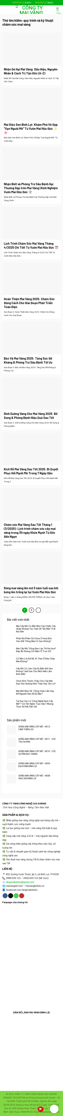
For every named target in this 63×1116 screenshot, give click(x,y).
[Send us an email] (10, 895)
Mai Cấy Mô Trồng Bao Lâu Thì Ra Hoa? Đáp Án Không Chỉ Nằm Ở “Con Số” (36, 650)
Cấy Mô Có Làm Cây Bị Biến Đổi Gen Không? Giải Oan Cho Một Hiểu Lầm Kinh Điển (34, 671)
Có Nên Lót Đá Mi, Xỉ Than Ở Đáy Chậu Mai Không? (35, 660)
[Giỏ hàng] (58, 10)
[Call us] (16, 895)
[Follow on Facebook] (5, 895)
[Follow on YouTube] (21, 895)
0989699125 (18, 2)
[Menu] (4, 9)
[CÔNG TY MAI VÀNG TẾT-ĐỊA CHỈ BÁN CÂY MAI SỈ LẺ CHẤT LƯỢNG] (31, 9)
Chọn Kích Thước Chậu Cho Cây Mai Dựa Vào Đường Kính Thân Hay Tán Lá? (36, 682)
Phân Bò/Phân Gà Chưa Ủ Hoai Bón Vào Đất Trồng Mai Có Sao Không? (34, 640)
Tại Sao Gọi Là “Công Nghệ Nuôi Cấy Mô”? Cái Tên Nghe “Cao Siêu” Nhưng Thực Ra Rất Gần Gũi (34, 704)
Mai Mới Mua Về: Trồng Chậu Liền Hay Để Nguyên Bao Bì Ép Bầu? (35, 692)
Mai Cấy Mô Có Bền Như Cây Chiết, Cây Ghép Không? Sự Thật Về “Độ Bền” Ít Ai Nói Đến (36, 629)
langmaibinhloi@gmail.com (20, 882)
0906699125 (41, 2)
